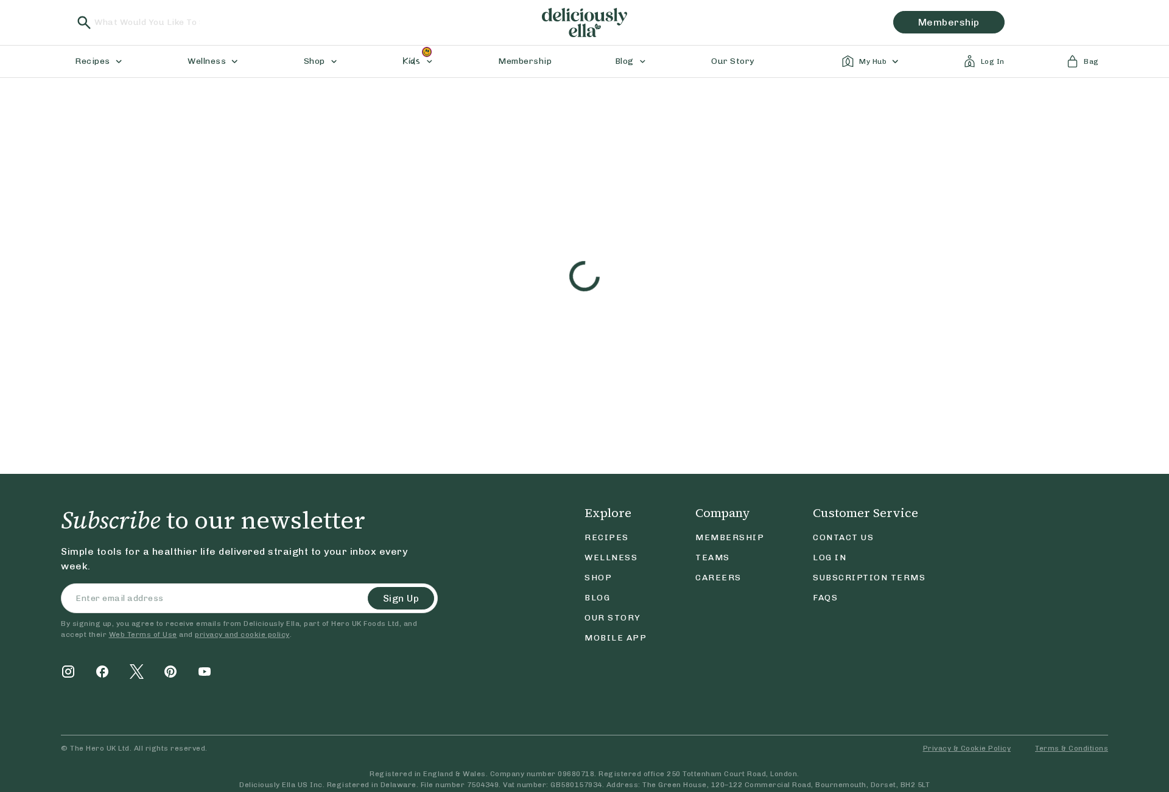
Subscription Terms (869, 577)
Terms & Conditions (1071, 748)
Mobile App (615, 638)
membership (949, 22)
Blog (597, 597)
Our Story (612, 618)
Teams (712, 557)
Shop (598, 577)
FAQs (825, 597)
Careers (718, 577)
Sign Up (401, 598)
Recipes (606, 537)
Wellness (610, 557)
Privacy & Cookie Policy (967, 748)
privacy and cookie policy (242, 634)
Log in (829, 557)
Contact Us (843, 537)
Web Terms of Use (143, 634)
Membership (729, 537)
